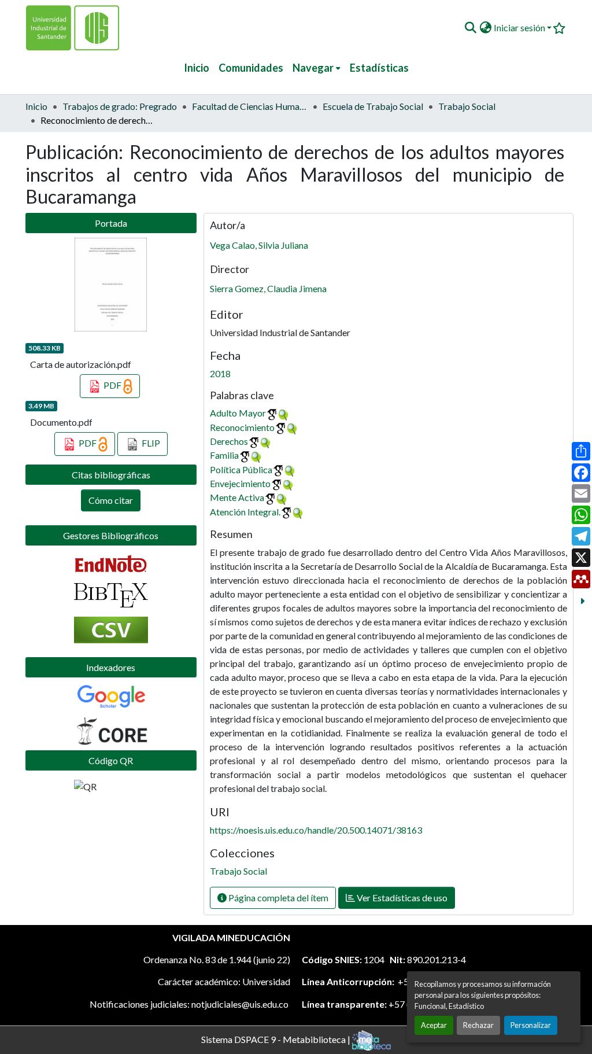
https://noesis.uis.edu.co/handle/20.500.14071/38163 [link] (316, 829)
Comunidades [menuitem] (251, 67)
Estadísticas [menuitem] (379, 67)
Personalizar (530, 1025)
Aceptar (434, 1025)
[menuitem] (317, 68)
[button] (470, 28)
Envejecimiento (240, 483)
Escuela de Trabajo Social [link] (373, 106)
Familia (224, 454)
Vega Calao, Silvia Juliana (259, 244)
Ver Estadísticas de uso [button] (401, 897)
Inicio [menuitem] (196, 67)
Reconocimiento (242, 427)
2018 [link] (220, 373)
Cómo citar (110, 500)
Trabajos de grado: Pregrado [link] (119, 106)
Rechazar (478, 1025)
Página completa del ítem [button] (277, 897)
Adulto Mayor (238, 412)
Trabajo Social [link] (466, 106)
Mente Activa (237, 497)
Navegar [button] (313, 67)
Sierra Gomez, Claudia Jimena (268, 288)
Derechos (229, 441)
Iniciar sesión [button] (520, 27)
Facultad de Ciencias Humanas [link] (250, 106)
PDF (112, 384)
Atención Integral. (245, 511)
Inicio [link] (36, 106)
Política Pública (241, 469)
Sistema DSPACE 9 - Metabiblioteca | (276, 1038)
